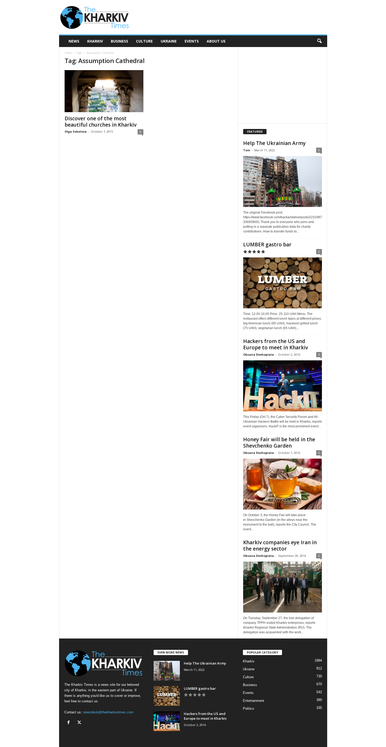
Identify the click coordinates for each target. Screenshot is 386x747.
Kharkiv (95, 41)
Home (68, 53)
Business (119, 41)
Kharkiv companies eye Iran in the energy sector (280, 545)
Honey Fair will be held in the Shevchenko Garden (279, 442)
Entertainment (253, 701)
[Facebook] (69, 723)
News (74, 41)
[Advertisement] (231, 17)
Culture (144, 41)
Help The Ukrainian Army (274, 143)
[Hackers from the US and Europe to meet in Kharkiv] (282, 385)
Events (192, 41)
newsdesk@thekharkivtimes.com (108, 712)
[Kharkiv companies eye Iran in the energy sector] (282, 587)
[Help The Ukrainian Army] (282, 181)
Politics (248, 708)
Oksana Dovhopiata (258, 354)
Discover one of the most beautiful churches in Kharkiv (101, 121)
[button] (319, 41)
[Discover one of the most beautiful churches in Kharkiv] (104, 91)
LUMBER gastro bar (267, 244)
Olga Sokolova (76, 131)
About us (216, 41)
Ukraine (169, 41)
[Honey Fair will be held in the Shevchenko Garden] (282, 484)
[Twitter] (80, 723)
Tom (246, 150)
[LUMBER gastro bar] (282, 282)
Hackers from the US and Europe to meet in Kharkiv (275, 344)
